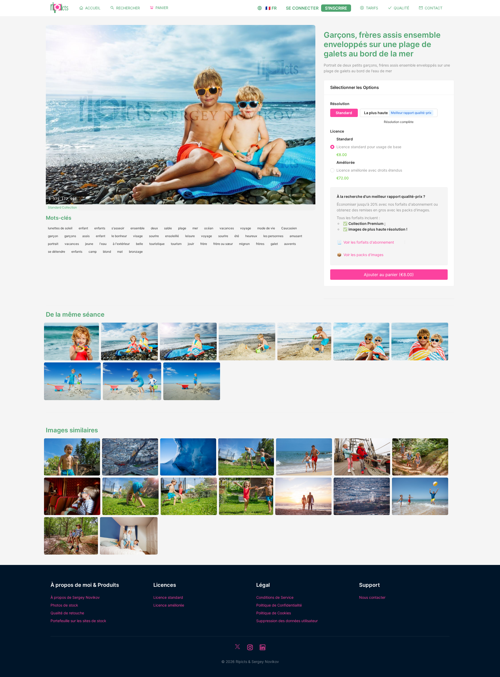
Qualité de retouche (67, 613)
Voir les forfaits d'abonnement (365, 242)
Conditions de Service (274, 597)
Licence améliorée (168, 605)
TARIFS (372, 8)
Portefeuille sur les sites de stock (78, 621)
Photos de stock (64, 605)
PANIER (161, 7)
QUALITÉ (401, 8)
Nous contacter (372, 597)
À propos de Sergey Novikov (75, 597)
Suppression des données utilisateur (287, 621)
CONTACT (433, 8)
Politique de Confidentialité (279, 605)
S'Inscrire (336, 8)
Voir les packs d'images (360, 254)
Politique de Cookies (273, 613)
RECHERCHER (128, 8)
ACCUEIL (93, 8)
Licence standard (168, 597)
